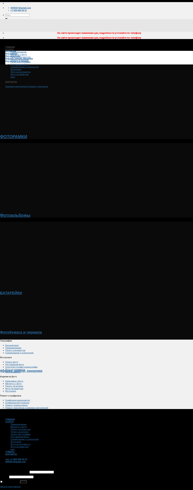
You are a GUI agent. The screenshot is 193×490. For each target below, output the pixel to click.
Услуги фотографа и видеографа (21, 367)
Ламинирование (19, 52)
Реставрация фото (20, 64)
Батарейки (10, 51)
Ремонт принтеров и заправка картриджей (26, 408)
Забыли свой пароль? (10, 486)
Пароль (4, 477)
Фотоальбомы (12, 56)
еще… (13, 77)
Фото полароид (12, 372)
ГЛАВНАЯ (10, 47)
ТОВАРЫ (9, 79)
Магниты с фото (19, 54)
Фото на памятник (20, 74)
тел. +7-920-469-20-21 (16, 459)
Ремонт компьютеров (16, 405)
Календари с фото (14, 381)
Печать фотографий (20, 434)
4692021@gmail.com (15, 462)
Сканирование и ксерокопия (25, 67)
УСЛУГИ (9, 49)
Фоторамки (11, 53)
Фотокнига (16, 69)
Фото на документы (21, 72)
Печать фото (11, 362)
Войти (23, 482)
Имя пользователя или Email (14, 472)
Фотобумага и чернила (17, 61)
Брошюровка (12, 345)
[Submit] (6, 18)
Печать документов (21, 57)
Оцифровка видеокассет (17, 400)
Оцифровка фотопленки (17, 403)
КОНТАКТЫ (11, 82)
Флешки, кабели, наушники (19, 58)
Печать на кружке (14, 386)
